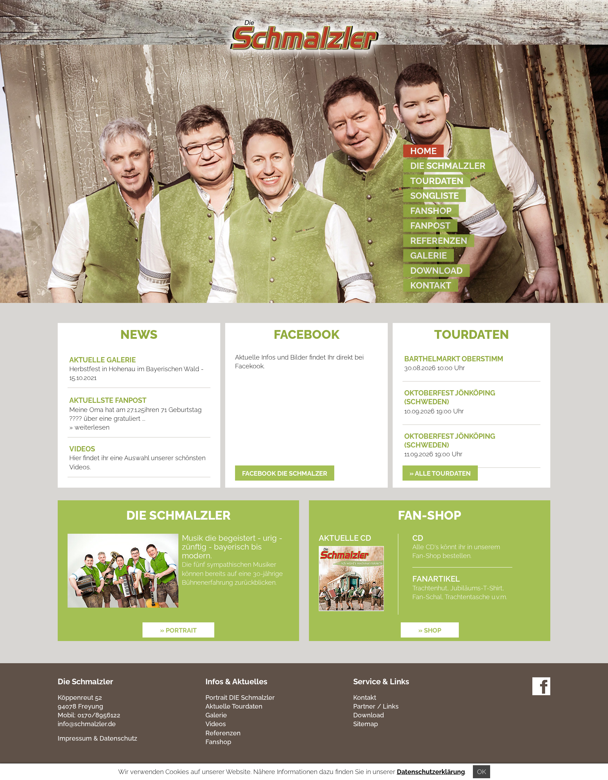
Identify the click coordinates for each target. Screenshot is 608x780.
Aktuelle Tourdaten (233, 706)
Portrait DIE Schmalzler (240, 697)
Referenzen (438, 240)
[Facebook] (541, 693)
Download (436, 270)
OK (481, 771)
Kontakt (430, 285)
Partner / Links (376, 706)
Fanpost (430, 225)
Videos (215, 724)
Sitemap (365, 724)
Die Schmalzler (448, 165)
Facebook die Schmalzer (284, 473)
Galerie (428, 255)
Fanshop (431, 210)
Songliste (434, 195)
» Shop (429, 630)
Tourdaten (436, 181)
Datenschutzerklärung (431, 771)
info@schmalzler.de (87, 724)
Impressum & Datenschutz (97, 738)
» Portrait (178, 630)
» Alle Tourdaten (440, 473)
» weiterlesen (89, 427)
